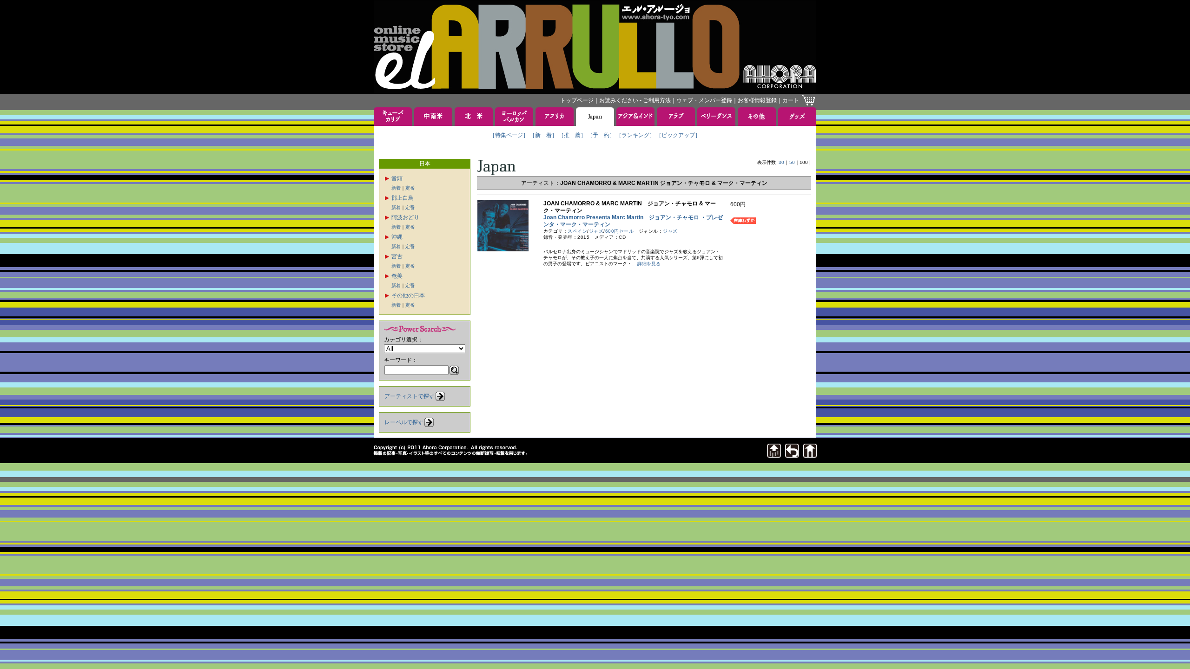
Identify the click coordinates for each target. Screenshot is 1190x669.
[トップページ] (810, 455)
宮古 (397, 256)
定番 (410, 187)
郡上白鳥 (402, 198)
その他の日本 (408, 295)
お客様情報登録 (757, 100)
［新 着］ (543, 135)
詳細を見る (649, 263)
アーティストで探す (409, 396)
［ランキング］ (635, 135)
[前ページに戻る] (792, 455)
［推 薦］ (572, 135)
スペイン (577, 231)
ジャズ (596, 231)
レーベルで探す (403, 422)
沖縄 (397, 237)
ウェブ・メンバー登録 (704, 100)
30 (781, 162)
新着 (396, 187)
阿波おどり (405, 217)
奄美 (397, 276)
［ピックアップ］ (678, 135)
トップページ (577, 100)
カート (790, 100)
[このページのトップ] (774, 455)
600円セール (619, 231)
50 (792, 162)
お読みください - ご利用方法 (635, 100)
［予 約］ (601, 135)
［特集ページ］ (509, 135)
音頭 (397, 178)
